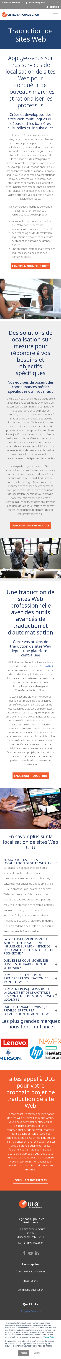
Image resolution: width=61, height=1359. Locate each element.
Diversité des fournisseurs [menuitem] (31, 1271)
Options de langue (34, 2)
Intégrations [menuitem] (30, 1280)
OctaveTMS (46, 666)
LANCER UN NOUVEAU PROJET (30, 266)
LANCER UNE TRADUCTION (30, 776)
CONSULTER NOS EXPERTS (31, 1180)
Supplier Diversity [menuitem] (30, 1311)
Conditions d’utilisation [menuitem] (30, 1289)
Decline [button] (37, 1352)
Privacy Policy (48, 1336)
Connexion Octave (11, 2)
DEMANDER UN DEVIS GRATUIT (30, 525)
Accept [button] (24, 1352)
